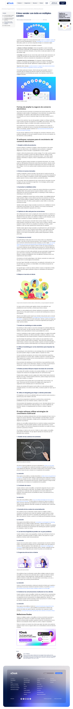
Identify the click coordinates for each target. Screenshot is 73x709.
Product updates (27, 690)
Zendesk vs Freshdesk (14, 684)
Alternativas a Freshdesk (15, 687)
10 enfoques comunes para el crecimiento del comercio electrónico (9, 19)
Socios (25, 688)
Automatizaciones (40, 692)
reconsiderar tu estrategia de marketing (45, 522)
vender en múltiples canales (47, 40)
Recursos (41, 9)
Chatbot (38, 680)
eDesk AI (38, 682)
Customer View (39, 686)
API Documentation (27, 692)
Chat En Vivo (39, 688)
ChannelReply (13, 680)
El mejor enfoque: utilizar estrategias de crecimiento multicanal (8, 22)
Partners (25, 686)
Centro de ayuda (27, 680)
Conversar (39, 690)
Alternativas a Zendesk (15, 685)
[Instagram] (23, 699)
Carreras (51, 682)
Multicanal (36, 9)
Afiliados (25, 694)
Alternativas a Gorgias (14, 689)
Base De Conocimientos (41, 694)
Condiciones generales (47, 698)
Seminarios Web (26, 682)
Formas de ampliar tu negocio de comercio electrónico (9, 16)
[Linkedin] (21, 699)
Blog (24, 684)
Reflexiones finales (7, 25)
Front (11, 682)
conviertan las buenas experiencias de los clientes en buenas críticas (38, 610)
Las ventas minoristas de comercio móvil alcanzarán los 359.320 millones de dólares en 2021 (36, 244)
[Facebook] (28, 699)
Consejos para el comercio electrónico (25, 9)
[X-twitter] (30, 699)
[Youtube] (26, 699)
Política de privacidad (57, 698)
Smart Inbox (39, 684)
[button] (46, 3)
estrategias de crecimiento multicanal (45, 41)
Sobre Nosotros (53, 680)
